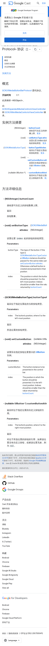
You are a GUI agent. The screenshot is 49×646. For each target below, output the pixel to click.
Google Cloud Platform (12, 618)
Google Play (7, 583)
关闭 (24, 33)
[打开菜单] (4, 3)
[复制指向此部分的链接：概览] (11, 83)
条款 (4, 633)
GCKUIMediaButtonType (14, 148)
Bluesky (5, 529)
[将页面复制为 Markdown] (35, 49)
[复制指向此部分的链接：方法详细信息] (24, 189)
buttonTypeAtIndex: (37, 148)
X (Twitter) (6, 542)
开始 (24, 40)
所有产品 (6, 622)
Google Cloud (7, 579)
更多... (39, 133)
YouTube (6, 546)
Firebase (6, 566)
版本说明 (6, 513)
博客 (4, 524)
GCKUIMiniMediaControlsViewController (24, 112)
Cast (27, 3)
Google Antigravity (10, 575)
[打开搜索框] (38, 3)
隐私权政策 (13, 633)
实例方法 (6, 73)
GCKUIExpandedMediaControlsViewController (24, 109)
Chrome (5, 562)
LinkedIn (5, 537)
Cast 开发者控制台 (10, 504)
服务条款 (6, 508)
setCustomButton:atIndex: (31, 263)
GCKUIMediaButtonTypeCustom (34, 255)
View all (5, 588)
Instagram (6, 533)
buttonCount (34, 128)
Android (5, 558)
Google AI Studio (9, 571)
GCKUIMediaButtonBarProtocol (17, 90)
